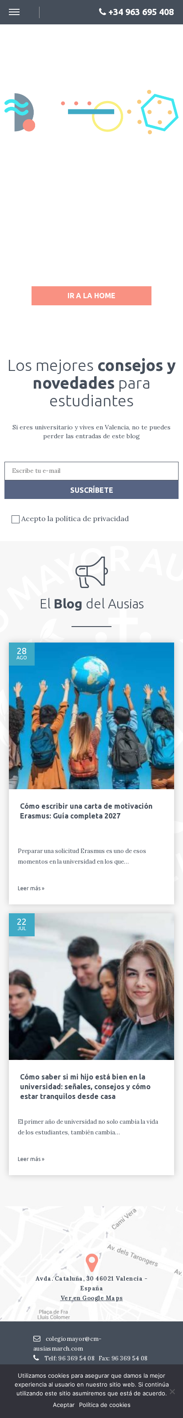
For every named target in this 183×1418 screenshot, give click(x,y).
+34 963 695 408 (140, 12)
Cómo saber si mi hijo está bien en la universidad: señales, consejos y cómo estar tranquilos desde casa (85, 1086)
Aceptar (64, 1404)
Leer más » (31, 888)
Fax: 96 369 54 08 (123, 1358)
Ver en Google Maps (91, 1298)
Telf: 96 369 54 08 (69, 1358)
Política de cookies (105, 1404)
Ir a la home (91, 296)
